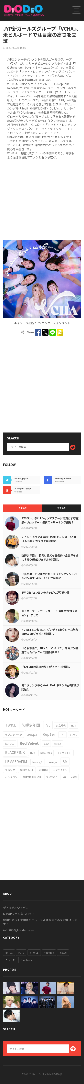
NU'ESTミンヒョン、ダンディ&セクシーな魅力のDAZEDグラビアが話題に (49, 632)
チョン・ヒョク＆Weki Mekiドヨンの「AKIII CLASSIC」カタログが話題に (48, 539)
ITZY (32, 752)
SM (65, 761)
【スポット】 (64, 752)
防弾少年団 (31, 725)
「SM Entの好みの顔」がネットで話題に (45, 667)
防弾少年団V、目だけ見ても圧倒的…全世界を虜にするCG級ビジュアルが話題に (49, 557)
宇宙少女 (10, 769)
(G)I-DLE (9, 743)
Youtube (49, 952)
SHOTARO (51, 777)
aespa (32, 734)
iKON (74, 777)
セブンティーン (13, 734)
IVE (48, 725)
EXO (46, 743)
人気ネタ (23, 508)
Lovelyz (52, 762)
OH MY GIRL (26, 769)
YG (64, 777)
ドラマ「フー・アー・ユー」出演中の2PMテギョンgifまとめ (49, 613)
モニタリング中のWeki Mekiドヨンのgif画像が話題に (50, 687)
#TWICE (34, 952)
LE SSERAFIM (16, 761)
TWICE (10, 725)
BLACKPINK (15, 752)
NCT (73, 725)
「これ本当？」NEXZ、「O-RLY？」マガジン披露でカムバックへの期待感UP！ (49, 650)
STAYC (73, 734)
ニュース (10, 960)
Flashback (26, 960)
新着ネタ (61, 508)
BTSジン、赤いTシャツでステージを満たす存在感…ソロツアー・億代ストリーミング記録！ (49, 520)
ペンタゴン (11, 777)
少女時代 (61, 725)
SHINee (43, 769)
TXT (62, 734)
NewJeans (46, 752)
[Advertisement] (42, 198)
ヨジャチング (60, 769)
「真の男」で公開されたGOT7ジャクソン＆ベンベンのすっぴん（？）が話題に (49, 576)
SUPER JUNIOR (32, 777)
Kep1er (49, 734)
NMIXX (57, 743)
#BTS (21, 952)
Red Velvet (29, 743)
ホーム (9, 952)
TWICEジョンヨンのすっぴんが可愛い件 (45, 592)
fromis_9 (37, 762)
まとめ (63, 952)
